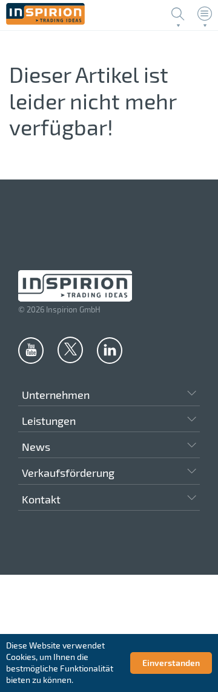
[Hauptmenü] (204, 14)
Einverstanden (171, 663)
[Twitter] (70, 349)
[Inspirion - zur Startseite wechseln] (45, 21)
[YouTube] (31, 350)
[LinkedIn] (109, 350)
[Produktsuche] (178, 14)
